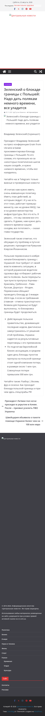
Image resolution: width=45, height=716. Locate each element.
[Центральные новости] (4, 71)
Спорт (4, 653)
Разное (4, 658)
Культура (7, 670)
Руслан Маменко (20, 112)
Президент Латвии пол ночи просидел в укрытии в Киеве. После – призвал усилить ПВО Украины (21, 406)
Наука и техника (8, 644)
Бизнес (4, 634)
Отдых (6, 666)
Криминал (8, 661)
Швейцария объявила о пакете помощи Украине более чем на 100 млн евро (22, 421)
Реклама (5, 690)
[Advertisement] (22, 44)
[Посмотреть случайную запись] (40, 71)
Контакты (5, 685)
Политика (8, 84)
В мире (4, 639)
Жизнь (4, 648)
